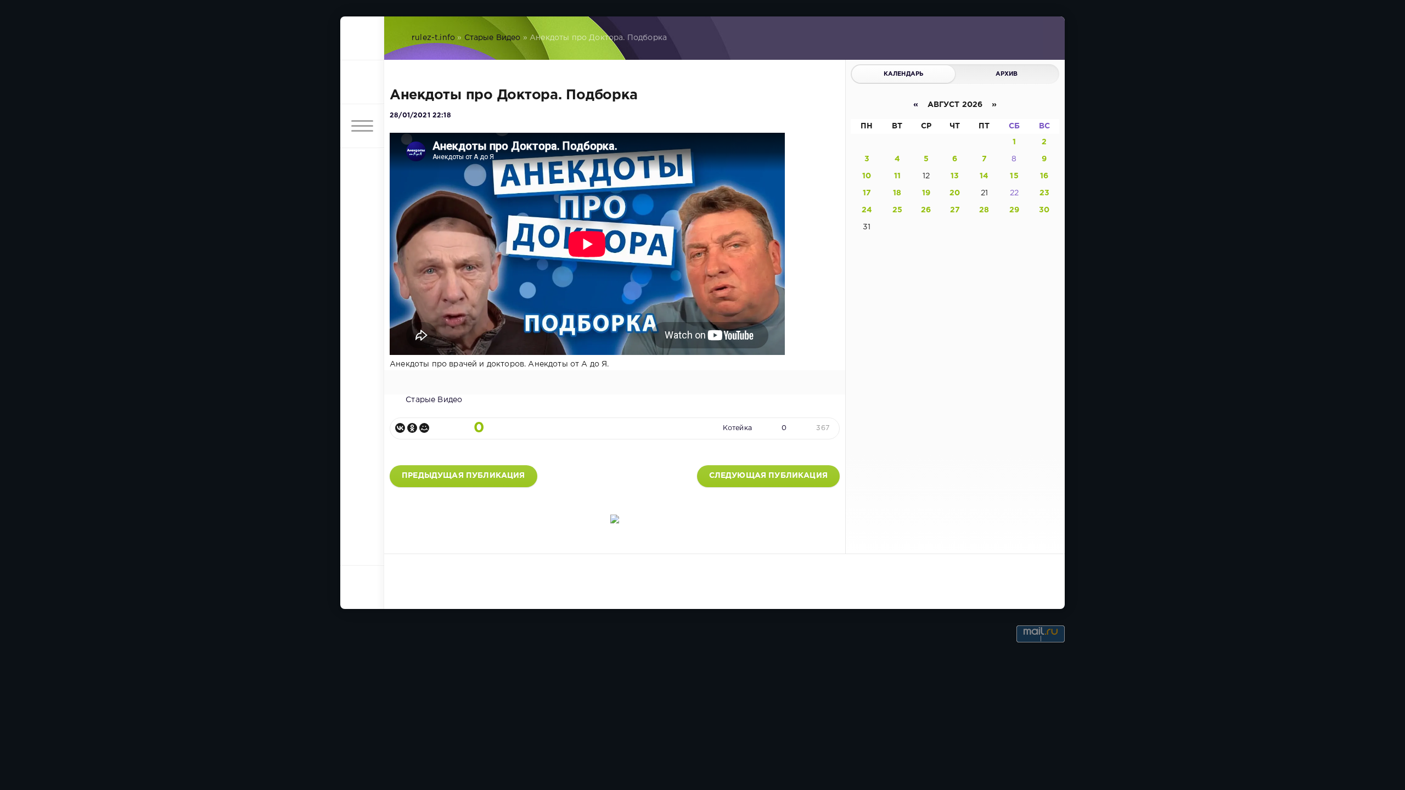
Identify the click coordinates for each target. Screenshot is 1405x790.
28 (984, 210)
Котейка (737, 428)
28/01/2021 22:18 (420, 115)
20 (954, 193)
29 (1014, 210)
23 (1044, 193)
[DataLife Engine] (362, 38)
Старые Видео (492, 38)
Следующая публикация (768, 475)
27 (955, 210)
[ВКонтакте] (400, 428)
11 (897, 176)
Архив (1007, 74)
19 (926, 193)
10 (866, 176)
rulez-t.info (433, 38)
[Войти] (362, 82)
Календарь (904, 74)
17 (867, 193)
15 (1014, 176)
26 (926, 210)
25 (897, 210)
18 (897, 193)
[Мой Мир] (424, 428)
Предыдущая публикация (463, 475)
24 (867, 210)
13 (955, 176)
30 (1044, 210)
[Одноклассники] (412, 428)
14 (984, 176)
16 (1044, 176)
